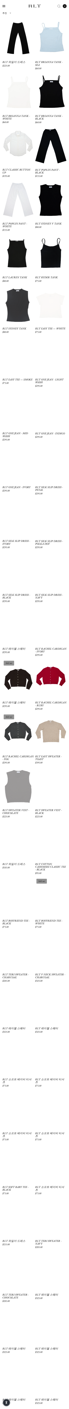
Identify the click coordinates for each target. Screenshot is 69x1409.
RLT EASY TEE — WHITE (50, 328)
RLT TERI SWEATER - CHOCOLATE (15, 1296)
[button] (6, 1402)
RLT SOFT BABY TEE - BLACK (15, 1188)
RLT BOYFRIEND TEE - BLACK (16, 922)
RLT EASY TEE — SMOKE (17, 379)
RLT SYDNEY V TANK (48, 223)
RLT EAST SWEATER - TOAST (48, 758)
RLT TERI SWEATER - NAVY (48, 1242)
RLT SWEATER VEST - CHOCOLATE (15, 811)
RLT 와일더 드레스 (13, 62)
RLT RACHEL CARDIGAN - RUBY (50, 704)
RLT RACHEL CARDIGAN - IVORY (50, 650)
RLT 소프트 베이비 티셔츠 (16, 1081)
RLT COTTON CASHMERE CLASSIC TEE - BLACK (50, 867)
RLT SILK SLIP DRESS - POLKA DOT (49, 542)
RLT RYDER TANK (46, 277)
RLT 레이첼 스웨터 (13, 648)
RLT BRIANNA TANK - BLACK (49, 117)
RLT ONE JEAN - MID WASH (15, 435)
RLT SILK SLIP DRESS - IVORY (16, 542)
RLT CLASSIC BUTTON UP (16, 171)
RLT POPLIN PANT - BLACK (47, 171)
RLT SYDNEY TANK (14, 328)
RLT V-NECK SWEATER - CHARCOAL (50, 976)
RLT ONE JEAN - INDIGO (50, 433)
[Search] (59, 6)
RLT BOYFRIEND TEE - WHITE (48, 922)
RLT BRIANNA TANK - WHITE (16, 117)
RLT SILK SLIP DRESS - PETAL (49, 488)
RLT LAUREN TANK (14, 277)
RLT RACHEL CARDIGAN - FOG (18, 758)
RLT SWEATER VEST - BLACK (48, 811)
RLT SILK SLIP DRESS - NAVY (49, 596)
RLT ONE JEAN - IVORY (16, 487)
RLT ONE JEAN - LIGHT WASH (49, 381)
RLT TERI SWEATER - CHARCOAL (15, 976)
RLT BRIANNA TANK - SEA (49, 63)
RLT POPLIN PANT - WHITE (14, 225)
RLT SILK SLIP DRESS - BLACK (16, 596)
